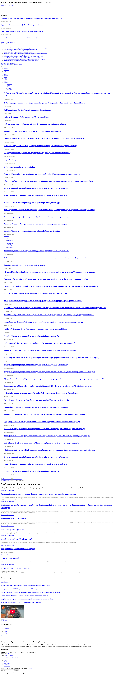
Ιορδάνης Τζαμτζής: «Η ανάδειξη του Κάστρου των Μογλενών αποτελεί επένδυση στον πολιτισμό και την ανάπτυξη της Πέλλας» (55, 308)
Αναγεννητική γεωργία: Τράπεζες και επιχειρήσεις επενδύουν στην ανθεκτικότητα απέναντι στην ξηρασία (25, 53)
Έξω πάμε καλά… (5, 582)
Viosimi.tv (6, 82)
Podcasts (9, 88)
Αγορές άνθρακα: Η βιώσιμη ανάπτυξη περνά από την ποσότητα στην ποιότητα (22, 31)
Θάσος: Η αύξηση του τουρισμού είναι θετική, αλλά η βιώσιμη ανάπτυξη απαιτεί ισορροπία (40, 350)
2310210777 (10, 653)
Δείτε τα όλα (10, 89)
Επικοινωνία (10, 5)
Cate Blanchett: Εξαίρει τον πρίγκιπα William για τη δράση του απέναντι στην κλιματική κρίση (42, 443)
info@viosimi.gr (9, 655)
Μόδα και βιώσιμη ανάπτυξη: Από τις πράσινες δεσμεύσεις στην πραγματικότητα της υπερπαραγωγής (44, 429)
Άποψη (5, 77)
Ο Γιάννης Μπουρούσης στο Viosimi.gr (19, 167)
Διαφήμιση (6, 664)
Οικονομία (6, 68)
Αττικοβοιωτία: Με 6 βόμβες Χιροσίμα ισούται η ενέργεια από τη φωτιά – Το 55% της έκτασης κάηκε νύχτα (47, 436)
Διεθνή (5, 79)
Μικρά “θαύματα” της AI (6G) (13, 529)
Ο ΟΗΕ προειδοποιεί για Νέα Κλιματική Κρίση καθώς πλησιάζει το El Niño (21, 602)
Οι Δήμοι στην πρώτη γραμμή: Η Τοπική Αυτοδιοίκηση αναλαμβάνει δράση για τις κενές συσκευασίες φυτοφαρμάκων (51, 286)
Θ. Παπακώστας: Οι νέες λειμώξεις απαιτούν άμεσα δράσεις (27, 110)
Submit (16, 670)
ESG (5, 81)
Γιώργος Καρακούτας (7, 490)
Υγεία (5, 71)
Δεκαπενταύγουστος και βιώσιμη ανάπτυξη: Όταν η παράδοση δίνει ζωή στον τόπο (36, 251)
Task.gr (29, 668)
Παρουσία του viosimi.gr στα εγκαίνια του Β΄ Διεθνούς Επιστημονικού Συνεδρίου (36, 407)
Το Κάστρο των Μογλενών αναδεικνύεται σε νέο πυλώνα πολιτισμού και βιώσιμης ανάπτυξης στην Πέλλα (46, 258)
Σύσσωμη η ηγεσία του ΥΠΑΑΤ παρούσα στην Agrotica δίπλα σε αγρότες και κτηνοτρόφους (25, 589)
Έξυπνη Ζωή (10, 245)
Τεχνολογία (10, 243)
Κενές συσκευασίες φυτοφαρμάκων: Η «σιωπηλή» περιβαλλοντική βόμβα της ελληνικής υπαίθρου (43, 301)
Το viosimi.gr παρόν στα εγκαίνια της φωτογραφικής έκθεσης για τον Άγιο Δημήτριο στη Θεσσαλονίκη (44, 414)
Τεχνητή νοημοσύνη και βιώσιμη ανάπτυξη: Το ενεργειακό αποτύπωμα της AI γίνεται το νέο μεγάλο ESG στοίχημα (49, 372)
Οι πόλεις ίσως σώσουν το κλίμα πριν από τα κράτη (24, 265)
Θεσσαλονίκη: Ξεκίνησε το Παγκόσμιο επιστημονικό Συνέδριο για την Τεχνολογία (36, 400)
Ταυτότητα (3, 5)
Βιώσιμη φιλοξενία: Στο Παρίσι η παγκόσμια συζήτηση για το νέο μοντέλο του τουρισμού (39, 343)
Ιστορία (9, 244)
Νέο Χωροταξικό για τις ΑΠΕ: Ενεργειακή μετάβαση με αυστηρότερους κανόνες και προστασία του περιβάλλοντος (31, 18)
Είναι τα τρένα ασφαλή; (10, 558)
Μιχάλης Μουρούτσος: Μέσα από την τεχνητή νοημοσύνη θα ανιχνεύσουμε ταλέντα (37, 153)
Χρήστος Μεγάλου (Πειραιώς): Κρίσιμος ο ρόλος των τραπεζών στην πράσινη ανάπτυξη (24, 595)
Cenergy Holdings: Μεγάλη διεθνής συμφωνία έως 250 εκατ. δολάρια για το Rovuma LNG (22, 57)
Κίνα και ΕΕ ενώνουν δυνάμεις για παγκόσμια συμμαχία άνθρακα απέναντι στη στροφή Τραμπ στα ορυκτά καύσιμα (49, 272)
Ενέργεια (6, 75)
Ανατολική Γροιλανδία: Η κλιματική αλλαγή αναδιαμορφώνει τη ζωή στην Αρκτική (21, 60)
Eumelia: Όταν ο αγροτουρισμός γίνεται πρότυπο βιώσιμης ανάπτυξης (19, 37)
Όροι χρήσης (7, 663)
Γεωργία (5, 74)
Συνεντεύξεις (10, 240)
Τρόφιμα (6, 72)
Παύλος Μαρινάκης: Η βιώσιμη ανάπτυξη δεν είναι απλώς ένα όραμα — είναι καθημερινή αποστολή (44, 138)
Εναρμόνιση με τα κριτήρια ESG (14, 518)
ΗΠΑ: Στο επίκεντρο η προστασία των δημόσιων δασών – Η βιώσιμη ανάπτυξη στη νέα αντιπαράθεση (24, 59)
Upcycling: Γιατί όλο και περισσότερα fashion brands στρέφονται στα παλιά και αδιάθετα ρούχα (23, 56)
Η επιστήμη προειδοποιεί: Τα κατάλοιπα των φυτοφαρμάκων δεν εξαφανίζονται (35, 293)
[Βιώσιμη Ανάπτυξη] (11, 64)
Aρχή (5, 660)
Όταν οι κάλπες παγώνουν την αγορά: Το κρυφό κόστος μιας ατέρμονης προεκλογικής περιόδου (38, 494)
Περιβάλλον (6, 70)
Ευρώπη (5, 78)
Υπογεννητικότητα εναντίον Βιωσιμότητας (18, 549)
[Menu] (1, 66)
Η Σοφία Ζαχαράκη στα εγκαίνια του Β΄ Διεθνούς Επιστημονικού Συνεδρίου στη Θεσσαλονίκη (41, 393)
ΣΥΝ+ (8, 237)
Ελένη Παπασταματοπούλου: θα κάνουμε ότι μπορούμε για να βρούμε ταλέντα (35, 124)
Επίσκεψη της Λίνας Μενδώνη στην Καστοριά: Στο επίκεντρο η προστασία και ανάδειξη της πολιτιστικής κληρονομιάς (51, 357)
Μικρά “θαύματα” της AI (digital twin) (16, 539)
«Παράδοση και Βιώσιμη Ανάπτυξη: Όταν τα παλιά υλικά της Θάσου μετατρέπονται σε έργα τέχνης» (44, 322)
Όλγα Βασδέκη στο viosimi (14, 160)
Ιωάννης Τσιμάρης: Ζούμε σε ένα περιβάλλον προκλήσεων (27, 117)
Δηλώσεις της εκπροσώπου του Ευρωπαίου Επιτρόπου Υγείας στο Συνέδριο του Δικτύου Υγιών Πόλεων (45, 103)
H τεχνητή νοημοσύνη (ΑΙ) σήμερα (15, 568)
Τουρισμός (9, 241)
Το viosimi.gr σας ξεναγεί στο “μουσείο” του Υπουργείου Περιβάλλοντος (32, 131)
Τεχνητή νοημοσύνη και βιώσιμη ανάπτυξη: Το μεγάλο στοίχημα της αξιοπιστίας (22, 25)
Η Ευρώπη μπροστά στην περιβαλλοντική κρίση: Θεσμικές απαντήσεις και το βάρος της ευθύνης (26, 599)
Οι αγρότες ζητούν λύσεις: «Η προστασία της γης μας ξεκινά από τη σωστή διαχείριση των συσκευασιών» (46, 279)
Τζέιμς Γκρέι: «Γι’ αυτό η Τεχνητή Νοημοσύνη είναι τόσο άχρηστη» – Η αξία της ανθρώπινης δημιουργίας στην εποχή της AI (54, 379)
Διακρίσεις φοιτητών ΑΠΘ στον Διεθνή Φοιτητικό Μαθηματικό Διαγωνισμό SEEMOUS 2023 (25, 585)
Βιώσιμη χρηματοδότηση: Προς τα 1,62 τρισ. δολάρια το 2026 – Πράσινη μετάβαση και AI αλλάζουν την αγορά (48, 386)
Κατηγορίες (6, 236)
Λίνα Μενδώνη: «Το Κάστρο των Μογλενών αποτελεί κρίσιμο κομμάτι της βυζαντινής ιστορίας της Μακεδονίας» (49, 315)
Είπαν (8, 86)
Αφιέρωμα (9, 238)
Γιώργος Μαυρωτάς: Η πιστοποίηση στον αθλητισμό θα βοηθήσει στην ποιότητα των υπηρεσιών (42, 174)
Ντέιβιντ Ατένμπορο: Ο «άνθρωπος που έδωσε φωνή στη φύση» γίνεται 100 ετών (36, 329)
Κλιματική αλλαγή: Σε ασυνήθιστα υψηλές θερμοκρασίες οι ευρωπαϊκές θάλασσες (20, 55)
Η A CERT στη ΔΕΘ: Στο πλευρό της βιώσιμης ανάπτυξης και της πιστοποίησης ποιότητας (40, 146)
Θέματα (9, 85)
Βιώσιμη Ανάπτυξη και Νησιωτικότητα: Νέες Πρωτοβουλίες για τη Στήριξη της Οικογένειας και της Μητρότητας (31, 592)
